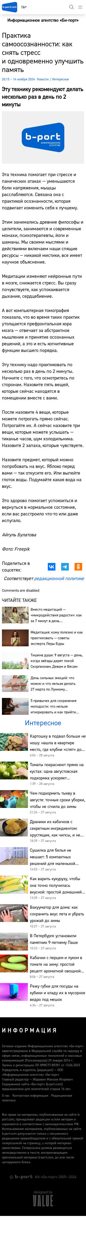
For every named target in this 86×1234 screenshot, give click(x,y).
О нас (6, 1096)
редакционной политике (59, 578)
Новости (43, 79)
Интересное (60, 79)
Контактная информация (30, 1096)
